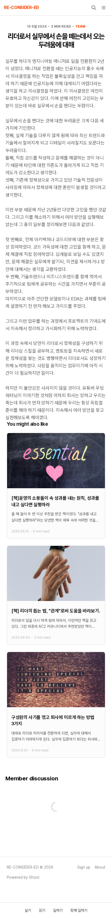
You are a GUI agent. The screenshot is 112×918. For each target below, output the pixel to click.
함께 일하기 (79, 910)
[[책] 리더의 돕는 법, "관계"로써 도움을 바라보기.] (56, 595)
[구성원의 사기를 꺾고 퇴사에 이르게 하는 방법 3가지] (56, 704)
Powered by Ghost (23, 877)
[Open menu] (103, 7)
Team (80, 26)
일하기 (58, 910)
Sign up (83, 867)
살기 (28, 910)
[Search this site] (93, 7)
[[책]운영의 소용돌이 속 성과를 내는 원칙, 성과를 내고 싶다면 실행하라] (56, 485)
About (100, 867)
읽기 (42, 910)
